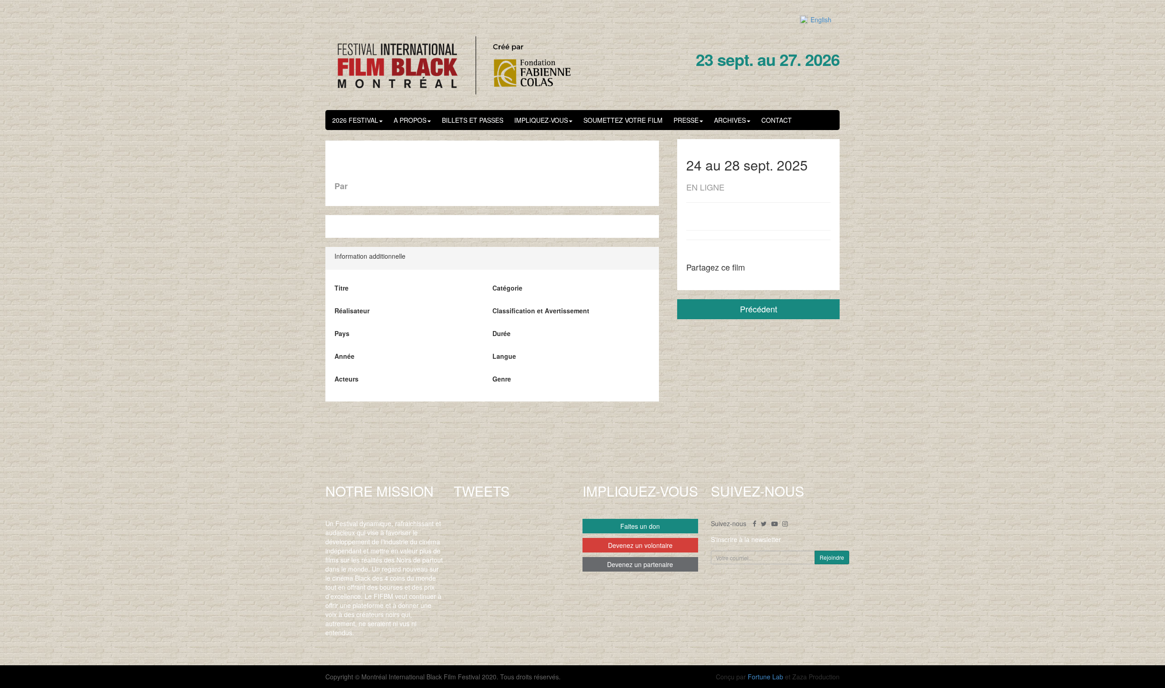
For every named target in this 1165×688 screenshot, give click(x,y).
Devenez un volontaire (640, 545)
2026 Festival (355, 120)
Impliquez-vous (541, 120)
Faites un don (640, 526)
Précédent (758, 309)
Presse (686, 120)
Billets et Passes (472, 120)
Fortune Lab (765, 676)
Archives (730, 120)
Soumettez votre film (623, 120)
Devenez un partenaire (640, 564)
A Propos (410, 120)
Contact (776, 120)
